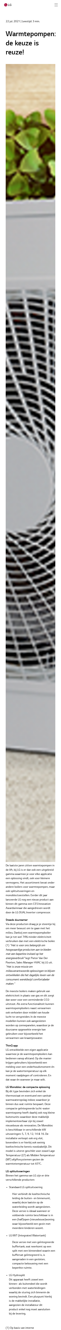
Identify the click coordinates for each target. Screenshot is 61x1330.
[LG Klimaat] (7, 4)
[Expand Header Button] (56, 5)
